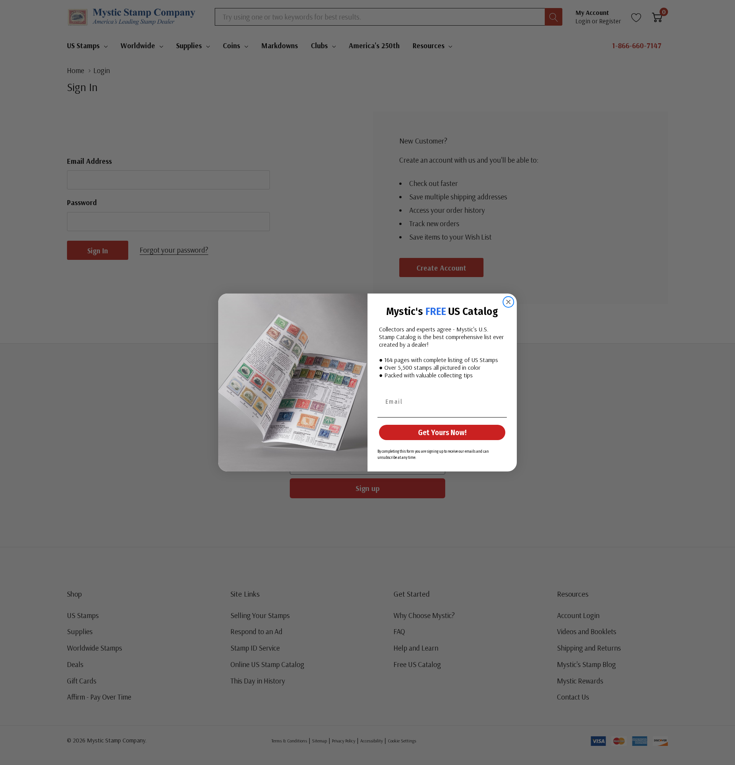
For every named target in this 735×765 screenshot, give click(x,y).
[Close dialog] (508, 302)
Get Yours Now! (442, 432)
